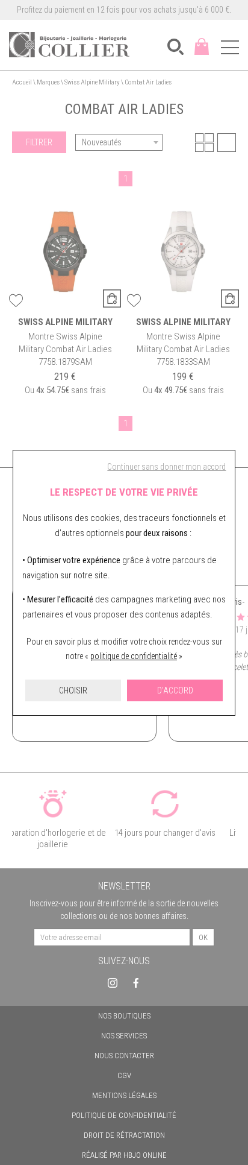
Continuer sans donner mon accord (166, 467)
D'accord (175, 690)
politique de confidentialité (133, 656)
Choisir (73, 690)
